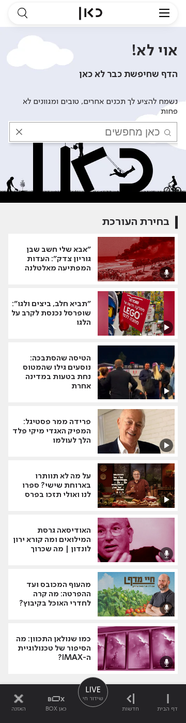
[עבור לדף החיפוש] (22, 13)
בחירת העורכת (135, 222)
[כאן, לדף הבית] (90, 13)
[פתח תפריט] (164, 13)
